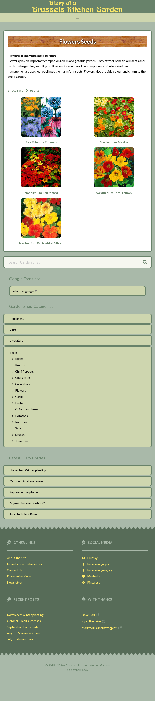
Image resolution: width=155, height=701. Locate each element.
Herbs (19, 403)
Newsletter (14, 582)
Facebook (97, 564)
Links (13, 329)
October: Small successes (26, 481)
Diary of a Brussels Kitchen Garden (77, 8)
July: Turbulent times (23, 514)
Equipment (17, 318)
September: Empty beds (25, 492)
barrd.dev (82, 669)
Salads (19, 428)
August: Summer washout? (27, 503)
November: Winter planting (28, 470)
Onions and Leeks (27, 409)
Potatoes (21, 416)
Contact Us (14, 570)
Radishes (21, 422)
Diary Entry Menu (19, 576)
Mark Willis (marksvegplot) (100, 628)
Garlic (19, 396)
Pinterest (92, 582)
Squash (20, 434)
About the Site (16, 558)
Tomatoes (21, 441)
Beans (19, 358)
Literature (16, 340)
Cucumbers (22, 384)
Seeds (14, 352)
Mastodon (93, 576)
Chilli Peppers (24, 371)
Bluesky (91, 558)
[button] (77, 17)
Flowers (20, 390)
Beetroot (21, 365)
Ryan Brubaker (91, 621)
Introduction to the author (24, 564)
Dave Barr (88, 615)
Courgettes (23, 377)
